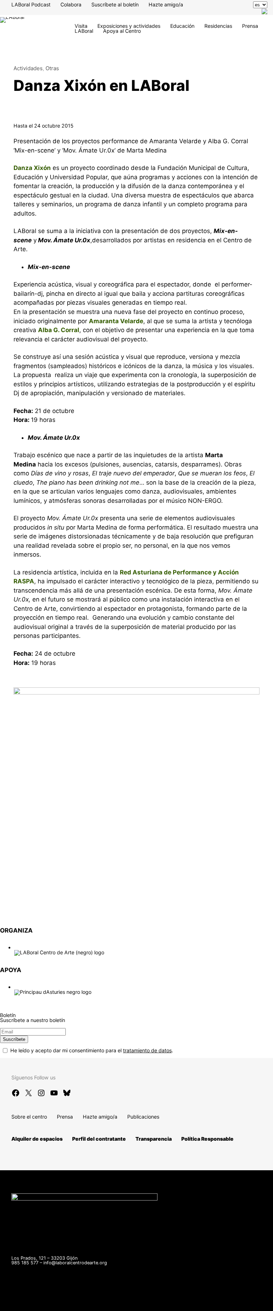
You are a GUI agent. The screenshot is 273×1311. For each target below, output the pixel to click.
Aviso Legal (106, 1302)
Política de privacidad (155, 1302)
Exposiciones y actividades (128, 26)
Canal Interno (67, 1302)
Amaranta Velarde (116, 321)
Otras (52, 68)
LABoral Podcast (30, 4)
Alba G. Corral (58, 330)
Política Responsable (207, 1139)
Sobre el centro (29, 1117)
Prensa (250, 26)
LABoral (84, 31)
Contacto (31, 1302)
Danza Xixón (32, 167)
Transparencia (153, 1139)
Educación (182, 26)
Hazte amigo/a (166, 4)
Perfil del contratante (99, 1139)
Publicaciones (143, 1117)
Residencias (218, 26)
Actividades (28, 68)
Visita (81, 26)
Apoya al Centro (122, 31)
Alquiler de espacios (37, 1139)
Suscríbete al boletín (115, 4)
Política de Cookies (212, 1302)
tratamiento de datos (147, 1050)
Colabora (70, 4)
